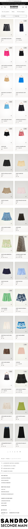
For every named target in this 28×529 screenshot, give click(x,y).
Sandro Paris (4, 505)
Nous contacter (4, 480)
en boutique (22, 4)
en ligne (16, 4)
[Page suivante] (20, 452)
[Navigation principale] (1, 7)
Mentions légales (5, 491)
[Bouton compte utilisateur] (23, 7)
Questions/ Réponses (5, 478)
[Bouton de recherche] (5, 7)
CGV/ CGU (3, 489)
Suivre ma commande (5, 482)
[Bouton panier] (26, 7)
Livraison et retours (5, 500)
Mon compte (4, 503)
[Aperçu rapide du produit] (11, 35)
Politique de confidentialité (7, 494)
